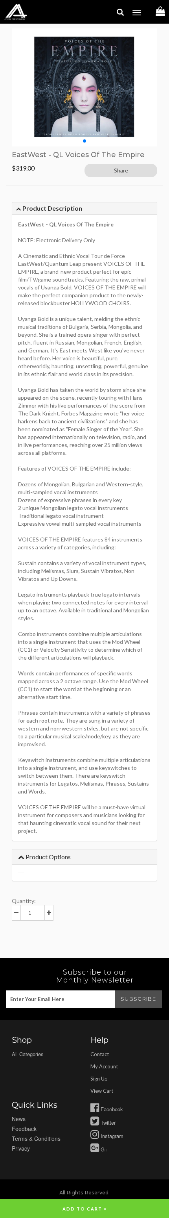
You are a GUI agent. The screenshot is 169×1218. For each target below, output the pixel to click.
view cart (101, 1091)
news (19, 1119)
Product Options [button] (47, 856)
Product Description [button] (51, 208)
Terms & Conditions (36, 1138)
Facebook (111, 1109)
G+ (103, 1149)
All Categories (28, 1054)
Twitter (107, 1122)
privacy (21, 1148)
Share (121, 170)
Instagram (111, 1136)
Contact (99, 1054)
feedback (24, 1129)
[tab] (84, 208)
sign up (99, 1078)
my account (104, 1066)
